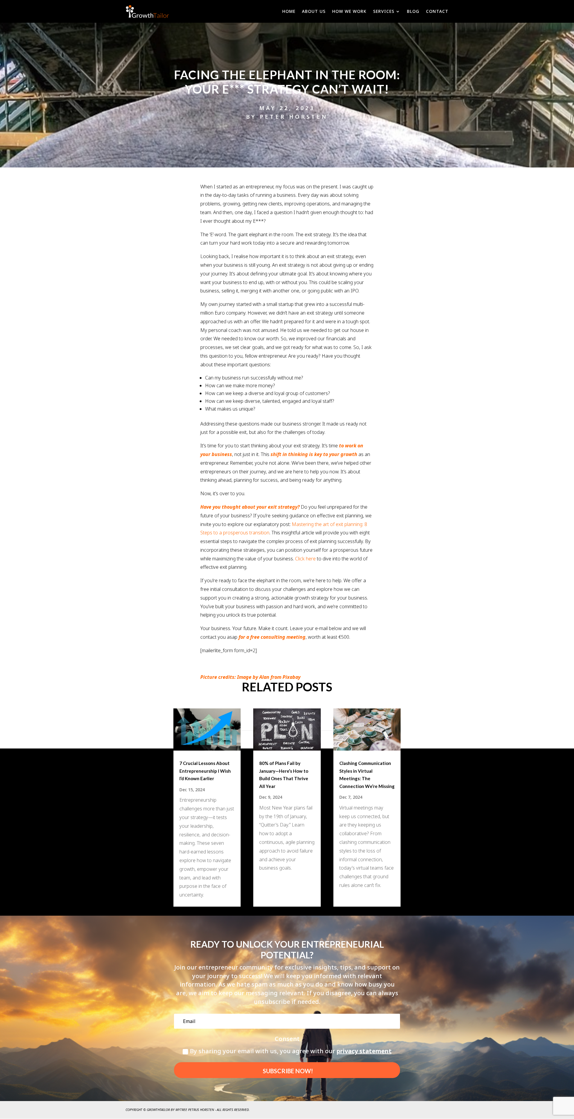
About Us (314, 11)
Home (288, 11)
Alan (264, 677)
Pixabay (291, 677)
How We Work (349, 11)
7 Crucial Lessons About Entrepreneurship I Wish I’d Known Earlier (205, 770)
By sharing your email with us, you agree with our (291, 1051)
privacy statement (364, 1051)
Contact (437, 11)
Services (383, 11)
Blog (413, 11)
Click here (305, 558)
